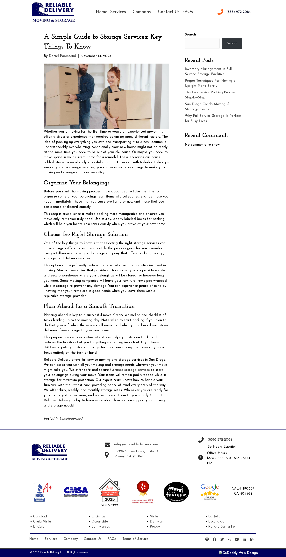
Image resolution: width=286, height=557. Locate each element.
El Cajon (39, 527)
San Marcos (100, 527)
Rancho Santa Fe (221, 527)
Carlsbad (40, 516)
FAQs (111, 539)
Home (34, 539)
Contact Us (92, 539)
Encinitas (98, 516)
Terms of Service (135, 539)
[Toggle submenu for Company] (153, 12)
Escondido (216, 521)
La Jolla (214, 516)
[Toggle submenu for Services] (128, 12)
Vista (154, 516)
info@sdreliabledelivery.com (136, 444)
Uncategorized (71, 419)
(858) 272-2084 (238, 12)
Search (190, 34)
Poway (155, 527)
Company (70, 539)
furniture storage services (130, 370)
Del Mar (156, 521)
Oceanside (99, 521)
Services (51, 539)
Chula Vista (42, 521)
